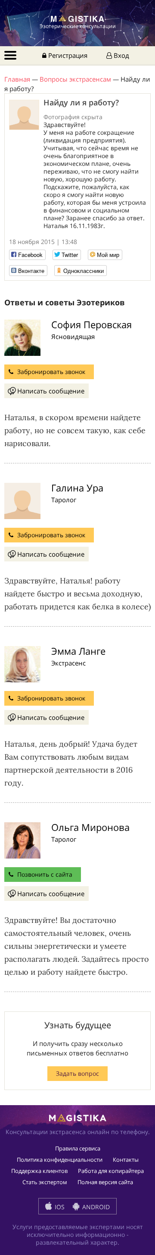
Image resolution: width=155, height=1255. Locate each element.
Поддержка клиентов (39, 1171)
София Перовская (91, 324)
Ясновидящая (73, 336)
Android (95, 1207)
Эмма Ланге (78, 650)
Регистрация (66, 55)
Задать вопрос (77, 1073)
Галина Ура (77, 487)
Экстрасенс (68, 663)
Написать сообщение (50, 391)
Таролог (63, 499)
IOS (59, 1207)
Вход (120, 55)
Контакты (126, 1159)
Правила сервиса (77, 1148)
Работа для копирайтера (111, 1171)
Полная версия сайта (105, 1182)
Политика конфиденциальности (59, 1159)
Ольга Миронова (90, 827)
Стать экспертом (44, 1182)
